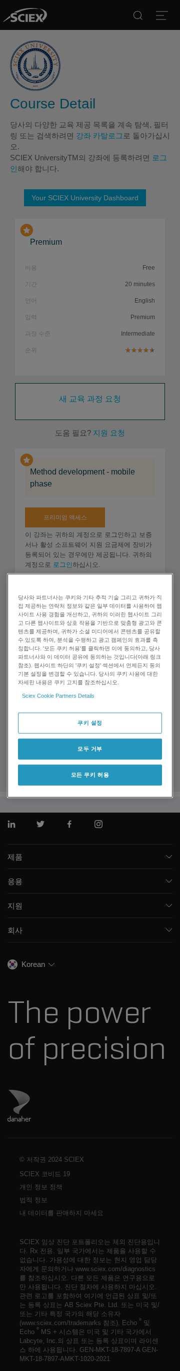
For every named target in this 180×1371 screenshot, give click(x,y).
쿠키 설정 (90, 723)
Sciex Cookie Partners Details (58, 696)
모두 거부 (90, 749)
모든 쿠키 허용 (90, 775)
